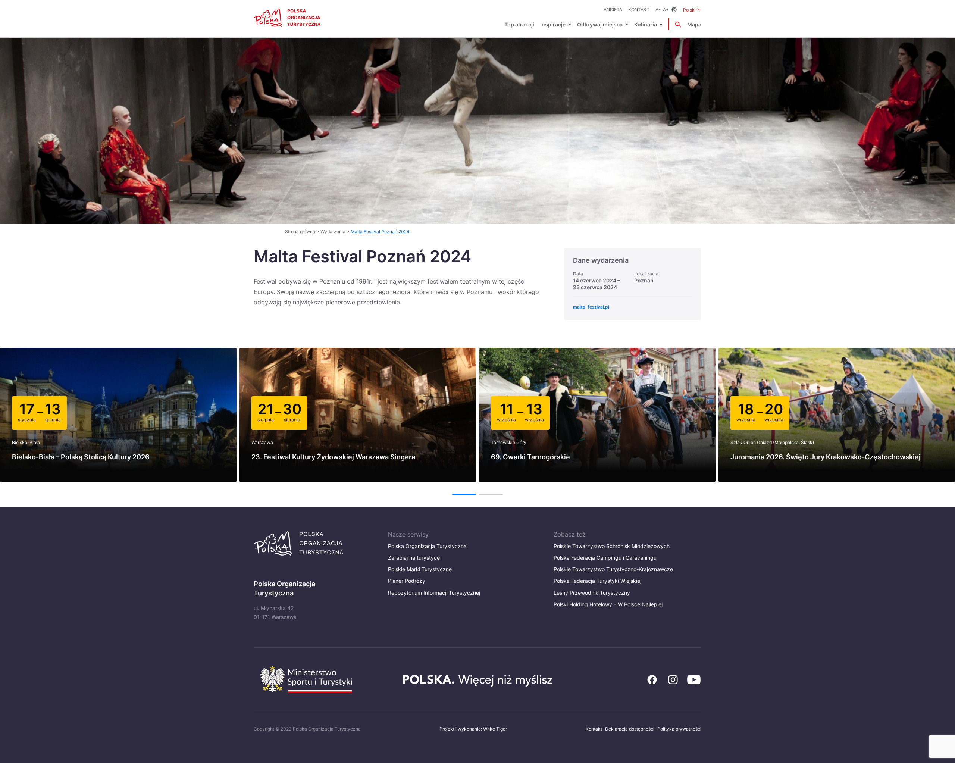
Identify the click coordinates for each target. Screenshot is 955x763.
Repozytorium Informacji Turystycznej (434, 593)
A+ (666, 9)
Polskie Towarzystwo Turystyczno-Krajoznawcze (613, 569)
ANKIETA (613, 9)
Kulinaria (645, 24)
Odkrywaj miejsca (600, 24)
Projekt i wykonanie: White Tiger (473, 729)
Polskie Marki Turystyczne (420, 569)
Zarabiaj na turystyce (414, 557)
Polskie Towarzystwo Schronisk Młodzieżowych (612, 546)
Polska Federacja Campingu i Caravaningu (605, 557)
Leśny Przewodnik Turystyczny (592, 593)
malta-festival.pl (591, 307)
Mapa (694, 24)
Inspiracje (553, 24)
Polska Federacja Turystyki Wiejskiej (597, 581)
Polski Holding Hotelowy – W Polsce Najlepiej (608, 604)
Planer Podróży (406, 581)
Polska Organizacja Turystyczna (427, 546)
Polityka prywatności (679, 729)
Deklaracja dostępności (629, 729)
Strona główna (300, 231)
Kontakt (638, 9)
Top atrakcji (519, 24)
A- (658, 9)
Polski (692, 10)
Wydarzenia (332, 231)
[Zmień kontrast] (674, 10)
